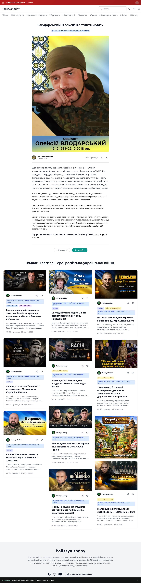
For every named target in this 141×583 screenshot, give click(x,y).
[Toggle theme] (129, 9)
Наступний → (80, 250)
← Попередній (61, 250)
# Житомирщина (17, 15)
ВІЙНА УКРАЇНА (12, 306)
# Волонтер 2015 (68, 15)
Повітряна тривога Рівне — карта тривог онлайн (31, 580)
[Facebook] (49, 574)
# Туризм (93, 15)
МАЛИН (9, 382)
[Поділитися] (102, 158)
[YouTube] (60, 574)
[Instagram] (54, 574)
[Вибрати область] (137, 2)
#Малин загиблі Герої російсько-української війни (70, 263)
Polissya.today (10, 9)
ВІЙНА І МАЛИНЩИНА (60, 371)
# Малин (5, 15)
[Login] (139, 9)
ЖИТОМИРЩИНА (25, 306)
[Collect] (107, 158)
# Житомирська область (108, 15)
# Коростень (82, 15)
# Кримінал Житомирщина (36, 15)
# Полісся (123, 15)
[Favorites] (134, 9)
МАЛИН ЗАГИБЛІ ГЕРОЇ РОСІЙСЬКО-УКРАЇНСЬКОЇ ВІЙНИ (70, 31)
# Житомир (134, 15)
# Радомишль (55, 15)
